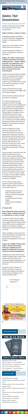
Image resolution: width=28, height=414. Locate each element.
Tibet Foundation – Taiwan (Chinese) (12, 368)
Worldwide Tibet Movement (10, 402)
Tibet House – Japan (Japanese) (11, 370)
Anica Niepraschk (12, 23)
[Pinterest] (10, 412)
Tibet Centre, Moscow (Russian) (11, 366)
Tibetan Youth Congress (9, 400)
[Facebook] (2, 412)
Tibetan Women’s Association (10, 398)
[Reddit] (14, 412)
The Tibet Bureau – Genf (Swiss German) (13, 364)
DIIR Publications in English (10, 378)
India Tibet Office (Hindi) (9, 360)
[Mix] (18, 412)
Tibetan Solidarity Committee (10, 396)
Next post (13, 282)
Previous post (15, 280)
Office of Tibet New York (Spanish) (12, 362)
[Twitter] (6, 412)
